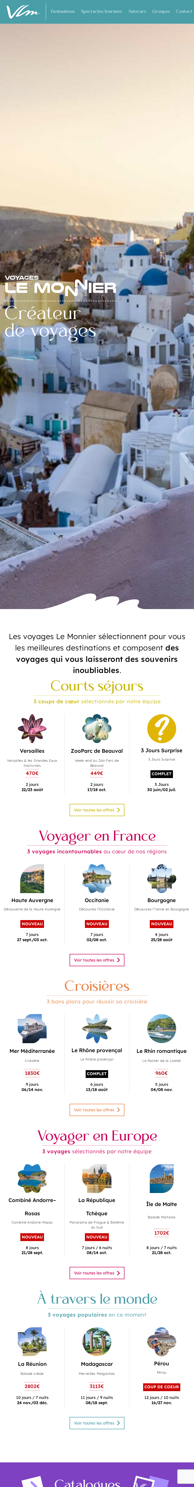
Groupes (161, 12)
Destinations (63, 12)
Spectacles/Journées (101, 12)
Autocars (137, 12)
